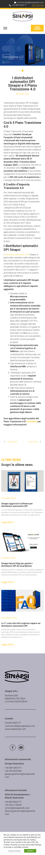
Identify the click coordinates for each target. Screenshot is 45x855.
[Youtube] (21, 748)
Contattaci (32, 421)
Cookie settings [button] (14, 851)
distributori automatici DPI (17, 254)
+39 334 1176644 (13, 805)
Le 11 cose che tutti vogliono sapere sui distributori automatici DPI (20, 624)
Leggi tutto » (8, 522)
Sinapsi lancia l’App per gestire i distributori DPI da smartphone (17, 564)
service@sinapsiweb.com (17, 808)
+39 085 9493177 (13, 768)
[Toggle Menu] (5, 28)
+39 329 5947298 (13, 771)
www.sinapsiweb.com (15, 729)
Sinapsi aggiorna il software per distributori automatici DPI (17, 504)
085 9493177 (14, 723)
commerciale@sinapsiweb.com (20, 726)
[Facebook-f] (13, 748)
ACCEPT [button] (30, 851)
